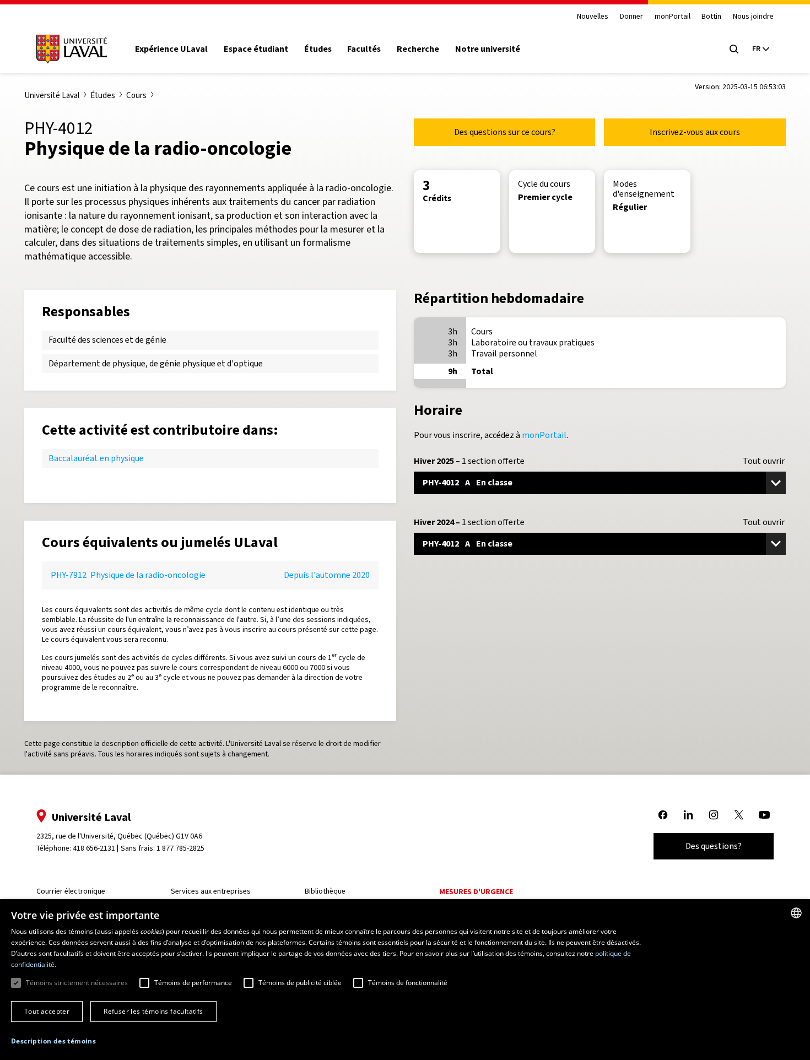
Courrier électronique (70, 891)
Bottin (711, 16)
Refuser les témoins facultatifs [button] (153, 1011)
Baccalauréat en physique (96, 458)
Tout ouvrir (764, 461)
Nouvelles (592, 16)
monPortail (672, 16)
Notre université (487, 49)
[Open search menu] (734, 49)
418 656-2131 (94, 848)
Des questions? (713, 846)
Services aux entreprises (211, 891)
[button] (53, 1041)
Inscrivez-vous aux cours (695, 132)
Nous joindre (753, 16)
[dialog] (405, 979)
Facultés (364, 49)
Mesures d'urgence (476, 891)
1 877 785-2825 (180, 848)
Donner (631, 16)
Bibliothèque (325, 891)
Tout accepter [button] (46, 1011)
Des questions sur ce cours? (504, 132)
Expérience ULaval (171, 49)
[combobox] (796, 912)
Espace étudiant (256, 49)
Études (318, 49)
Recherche (418, 49)
